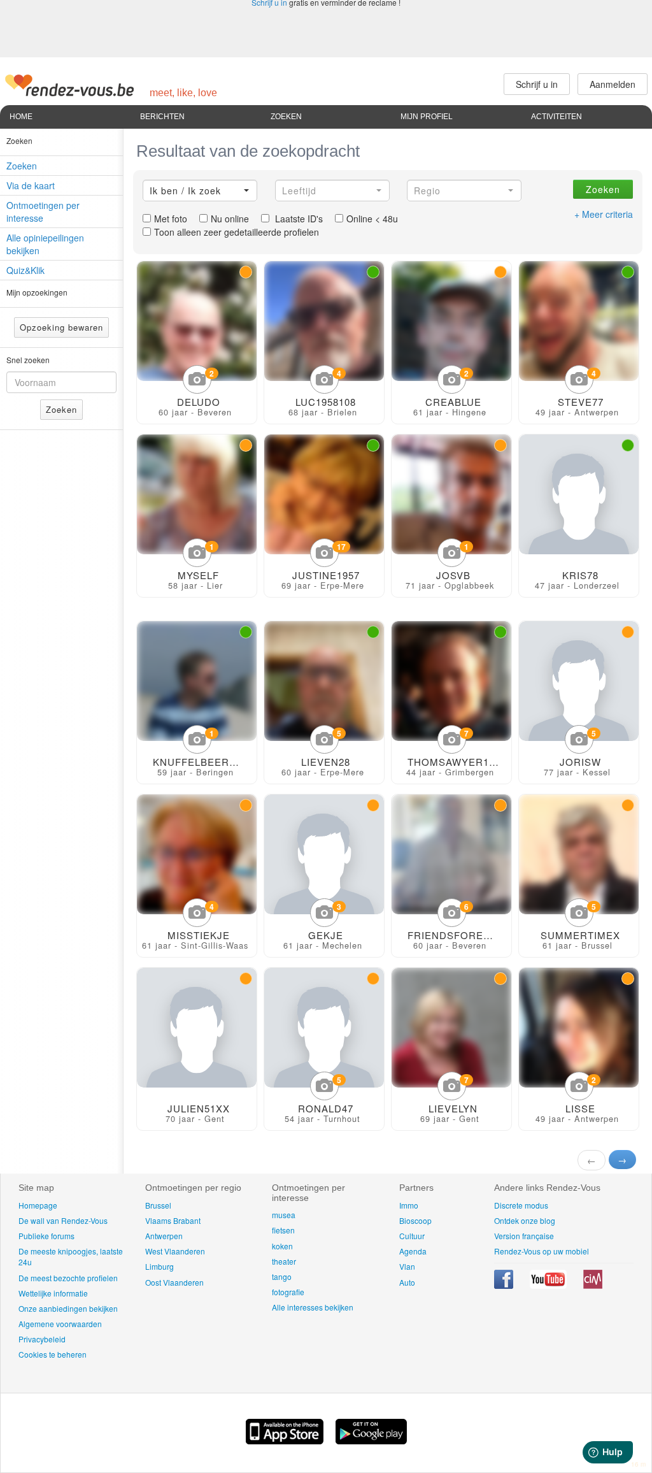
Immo (408, 1205)
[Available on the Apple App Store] (286, 1440)
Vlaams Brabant (173, 1220)
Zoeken (286, 116)
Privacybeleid (42, 1338)
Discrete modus (521, 1205)
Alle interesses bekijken (312, 1307)
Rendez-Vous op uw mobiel (541, 1251)
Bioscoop (415, 1220)
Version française (524, 1235)
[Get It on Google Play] (371, 1440)
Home (21, 116)
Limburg (159, 1266)
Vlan (407, 1266)
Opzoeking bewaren (61, 327)
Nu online (230, 218)
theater (284, 1261)
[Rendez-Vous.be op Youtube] (549, 1285)
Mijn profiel (426, 116)
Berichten (162, 116)
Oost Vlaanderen (174, 1282)
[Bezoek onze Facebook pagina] (504, 1285)
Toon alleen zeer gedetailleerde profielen (236, 232)
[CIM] (592, 1285)
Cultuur (412, 1235)
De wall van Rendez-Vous (63, 1220)
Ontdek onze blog (524, 1220)
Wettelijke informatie (53, 1293)
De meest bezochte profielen (68, 1277)
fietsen (283, 1230)
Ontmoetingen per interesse (43, 211)
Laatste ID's (298, 218)
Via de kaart (30, 185)
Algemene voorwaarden (60, 1323)
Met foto (170, 218)
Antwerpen (164, 1235)
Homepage (37, 1205)
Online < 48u (372, 218)
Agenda (413, 1251)
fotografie (288, 1291)
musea (283, 1214)
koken (282, 1245)
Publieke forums (46, 1235)
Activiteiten (556, 116)
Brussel (158, 1205)
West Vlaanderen (175, 1251)
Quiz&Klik (25, 270)
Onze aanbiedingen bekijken (68, 1308)
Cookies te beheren (52, 1354)
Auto (407, 1282)
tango (282, 1276)
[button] (200, 190)
